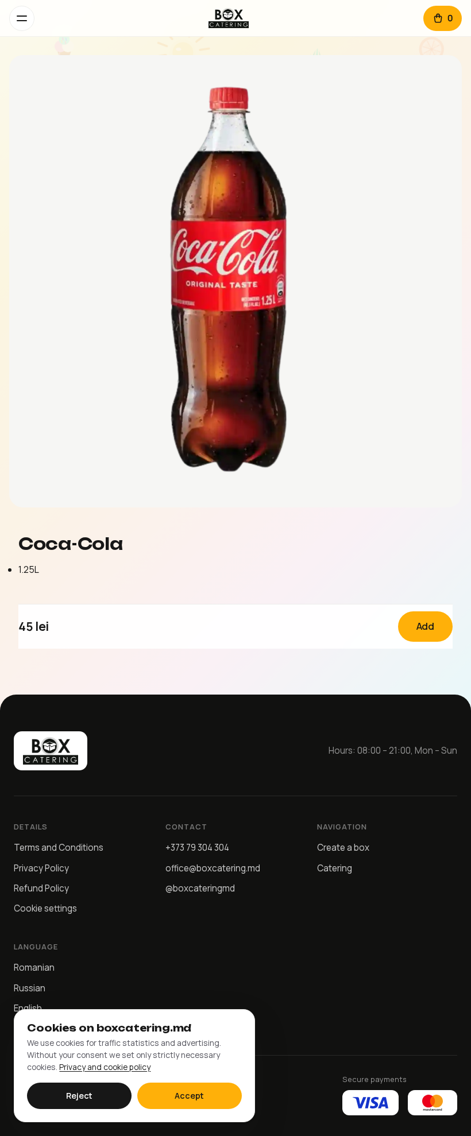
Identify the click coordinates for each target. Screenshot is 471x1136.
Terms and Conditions (58, 848)
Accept (189, 1095)
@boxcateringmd (200, 888)
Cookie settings (45, 908)
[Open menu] (21, 18)
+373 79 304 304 (197, 848)
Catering (334, 868)
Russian (29, 988)
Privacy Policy (41, 868)
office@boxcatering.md (212, 868)
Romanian (34, 967)
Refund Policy (41, 888)
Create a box (343, 848)
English (28, 1008)
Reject (79, 1095)
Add (425, 626)
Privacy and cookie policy (104, 1066)
